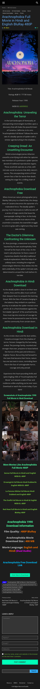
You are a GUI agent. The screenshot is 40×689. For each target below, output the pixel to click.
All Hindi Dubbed (16, 11)
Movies (16, 13)
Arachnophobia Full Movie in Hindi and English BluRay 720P (29, 603)
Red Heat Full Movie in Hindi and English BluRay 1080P (10, 603)
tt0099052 (23, 106)
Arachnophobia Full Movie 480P (11, 589)
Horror (29, 11)
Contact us (30, 683)
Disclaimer (22, 683)
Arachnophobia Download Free (27, 584)
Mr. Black (6, 28)
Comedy (24, 11)
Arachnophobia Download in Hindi (12, 587)
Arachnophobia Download (10, 584)
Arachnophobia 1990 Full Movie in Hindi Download (21, 582)
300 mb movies (11, 8)
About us (9, 683)
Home (4, 8)
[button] (3, 3)
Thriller (22, 13)
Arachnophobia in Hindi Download (12, 592)
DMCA (15, 683)
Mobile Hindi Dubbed (8, 13)
